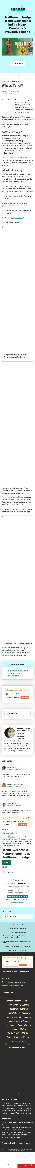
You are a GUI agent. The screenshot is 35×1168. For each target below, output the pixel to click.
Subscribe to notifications (9, 833)
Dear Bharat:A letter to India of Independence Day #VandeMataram (18, 673)
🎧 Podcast (10, 694)
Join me (6, 862)
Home (3, 81)
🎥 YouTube (17, 899)
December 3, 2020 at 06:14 (15, 786)
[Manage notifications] (31, 1165)
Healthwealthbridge (17, 8)
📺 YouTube (21, 821)
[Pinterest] (26, 1166)
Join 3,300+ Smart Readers (17, 896)
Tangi (23, 117)
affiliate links (11, 837)
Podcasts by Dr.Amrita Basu (13, 986)
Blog (8, 81)
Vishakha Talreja (16, 1001)
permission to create (9, 652)
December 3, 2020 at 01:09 (15, 806)
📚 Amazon (9, 899)
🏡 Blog (26, 690)
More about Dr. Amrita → (17, 902)
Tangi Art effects (17, 218)
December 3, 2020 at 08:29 (15, 769)
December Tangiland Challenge (15, 497)
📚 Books (18, 694)
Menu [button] (19, 75)
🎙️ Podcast (26, 899)
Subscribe (25, 697)
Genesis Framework (19, 1150)
